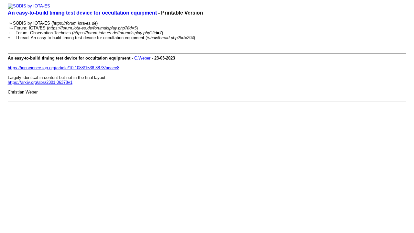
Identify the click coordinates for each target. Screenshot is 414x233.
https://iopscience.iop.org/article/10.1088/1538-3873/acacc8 (63, 67)
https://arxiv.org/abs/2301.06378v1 (40, 82)
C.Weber (142, 58)
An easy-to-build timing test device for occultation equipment (82, 13)
